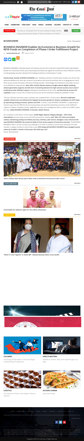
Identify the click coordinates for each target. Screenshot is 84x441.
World (40, 25)
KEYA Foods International (69, 68)
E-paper (76, 25)
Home (7, 25)
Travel (76, 31)
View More (77, 138)
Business (49, 25)
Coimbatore (15, 25)
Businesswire (76, 41)
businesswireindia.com (13, 53)
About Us (70, 411)
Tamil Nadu (26, 25)
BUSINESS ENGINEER (11, 68)
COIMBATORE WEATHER (42, 271)
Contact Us (67, 25)
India (34, 25)
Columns (57, 25)
